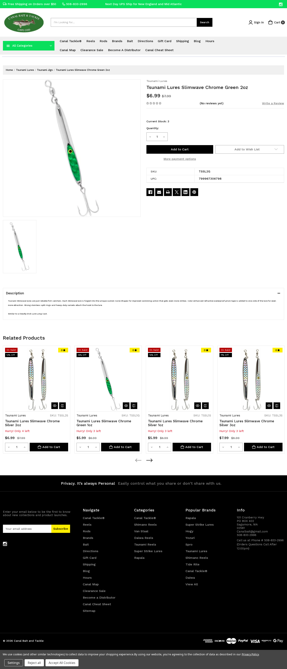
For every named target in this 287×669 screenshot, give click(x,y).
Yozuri (190, 538)
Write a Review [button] (273, 103)
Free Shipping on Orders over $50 (32, 4)
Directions (145, 41)
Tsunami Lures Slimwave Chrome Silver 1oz (175, 423)
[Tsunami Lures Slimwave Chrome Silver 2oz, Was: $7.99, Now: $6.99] (36, 379)
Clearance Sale (91, 50)
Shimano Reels (145, 524)
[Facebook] (150, 192)
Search (204, 22)
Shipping (182, 41)
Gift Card (164, 41)
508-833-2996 (76, 4)
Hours (209, 41)
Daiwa (190, 577)
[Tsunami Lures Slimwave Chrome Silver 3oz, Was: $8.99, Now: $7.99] (251, 379)
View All (191, 584)
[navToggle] (8, 46)
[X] (177, 192)
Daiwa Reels (143, 538)
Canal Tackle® (71, 41)
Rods (103, 41)
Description (15, 293)
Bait (130, 41)
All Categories (22, 45)
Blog (197, 41)
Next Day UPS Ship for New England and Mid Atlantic (143, 4)
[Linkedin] (185, 192)
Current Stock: (157, 121)
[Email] (159, 192)
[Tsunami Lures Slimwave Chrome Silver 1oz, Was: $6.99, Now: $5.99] (179, 379)
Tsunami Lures (196, 551)
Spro (189, 544)
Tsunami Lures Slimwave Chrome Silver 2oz (32, 423)
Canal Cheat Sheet (159, 50)
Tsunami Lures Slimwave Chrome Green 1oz (104, 423)
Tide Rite (192, 564)
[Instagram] (281, 4)
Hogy (189, 531)
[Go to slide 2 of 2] (149, 460)
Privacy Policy (250, 654)
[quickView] (54, 405)
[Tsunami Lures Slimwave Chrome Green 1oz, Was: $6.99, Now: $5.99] (108, 379)
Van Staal (141, 531)
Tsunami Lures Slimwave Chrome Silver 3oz (246, 423)
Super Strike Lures (148, 551)
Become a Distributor (124, 50)
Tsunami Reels (145, 544)
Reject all (34, 663)
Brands (117, 41)
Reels (90, 41)
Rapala (139, 558)
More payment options (180, 159)
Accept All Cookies (62, 663)
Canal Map (68, 50)
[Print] (168, 192)
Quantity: (152, 128)
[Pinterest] (194, 192)
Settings (14, 663)
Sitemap (89, 611)
